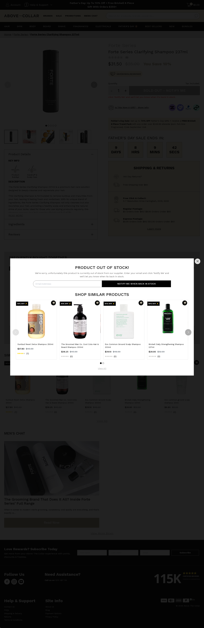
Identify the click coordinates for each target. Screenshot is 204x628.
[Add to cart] (53, 302)
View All (102, 368)
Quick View (36, 335)
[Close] (197, 261)
